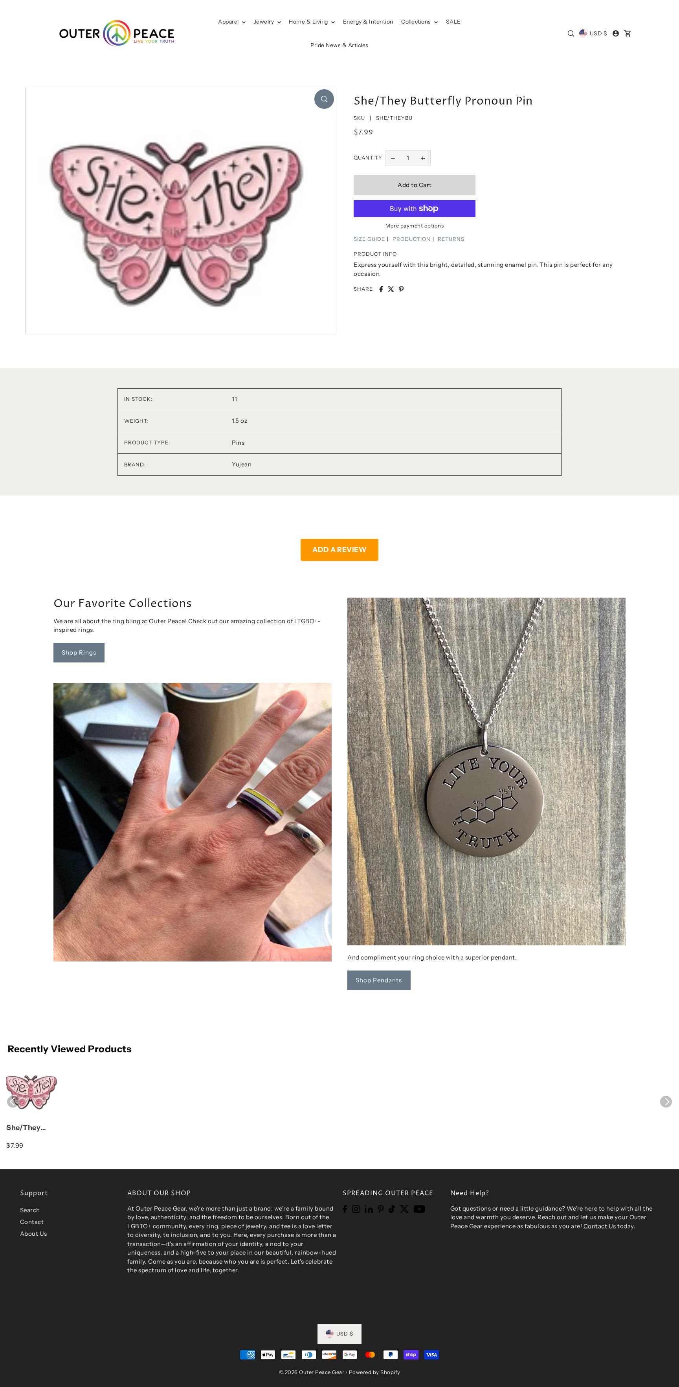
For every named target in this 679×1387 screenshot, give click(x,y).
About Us (33, 1233)
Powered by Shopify (374, 1372)
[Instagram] (356, 1208)
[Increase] (422, 157)
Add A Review (339, 549)
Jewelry (264, 21)
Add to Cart (415, 185)
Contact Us (600, 1226)
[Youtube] (419, 1208)
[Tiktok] (392, 1208)
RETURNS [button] (451, 239)
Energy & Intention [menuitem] (368, 21)
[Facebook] (345, 1208)
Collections (416, 21)
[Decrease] (392, 157)
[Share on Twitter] (391, 289)
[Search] (571, 33)
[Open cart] (628, 33)
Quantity (368, 157)
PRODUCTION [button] (412, 239)
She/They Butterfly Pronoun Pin (28, 1128)
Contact (32, 1222)
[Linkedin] (369, 1208)
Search (30, 1210)
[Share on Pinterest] (401, 289)
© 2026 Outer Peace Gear (312, 1372)
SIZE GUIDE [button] (369, 239)
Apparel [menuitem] (229, 21)
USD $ (598, 33)
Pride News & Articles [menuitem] (339, 45)
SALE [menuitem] (453, 21)
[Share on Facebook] (381, 289)
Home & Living (309, 21)
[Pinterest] (381, 1208)
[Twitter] (404, 1208)
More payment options (414, 225)
